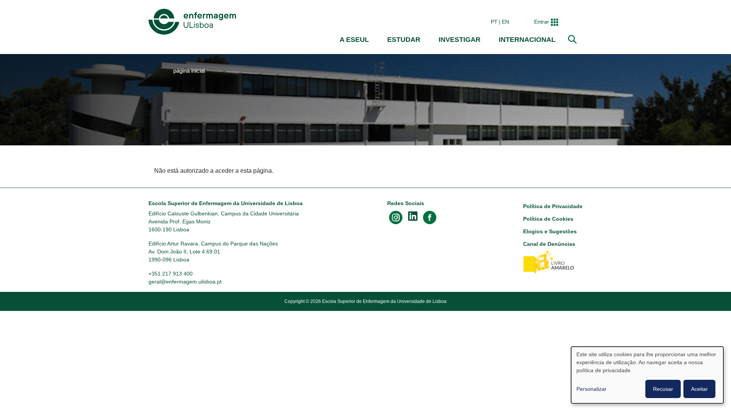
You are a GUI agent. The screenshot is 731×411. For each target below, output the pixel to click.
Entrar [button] (541, 22)
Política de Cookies (548, 219)
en (505, 22)
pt (494, 22)
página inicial (189, 71)
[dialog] (647, 375)
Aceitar (699, 389)
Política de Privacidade (553, 206)
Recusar (663, 389)
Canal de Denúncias (549, 244)
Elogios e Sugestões (550, 231)
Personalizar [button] (591, 389)
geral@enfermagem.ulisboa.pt (185, 282)
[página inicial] (193, 22)
